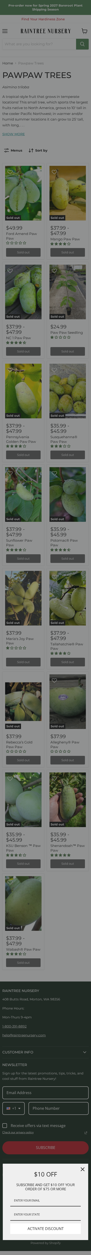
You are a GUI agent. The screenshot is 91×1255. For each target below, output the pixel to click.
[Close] (82, 1169)
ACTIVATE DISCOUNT (46, 1228)
